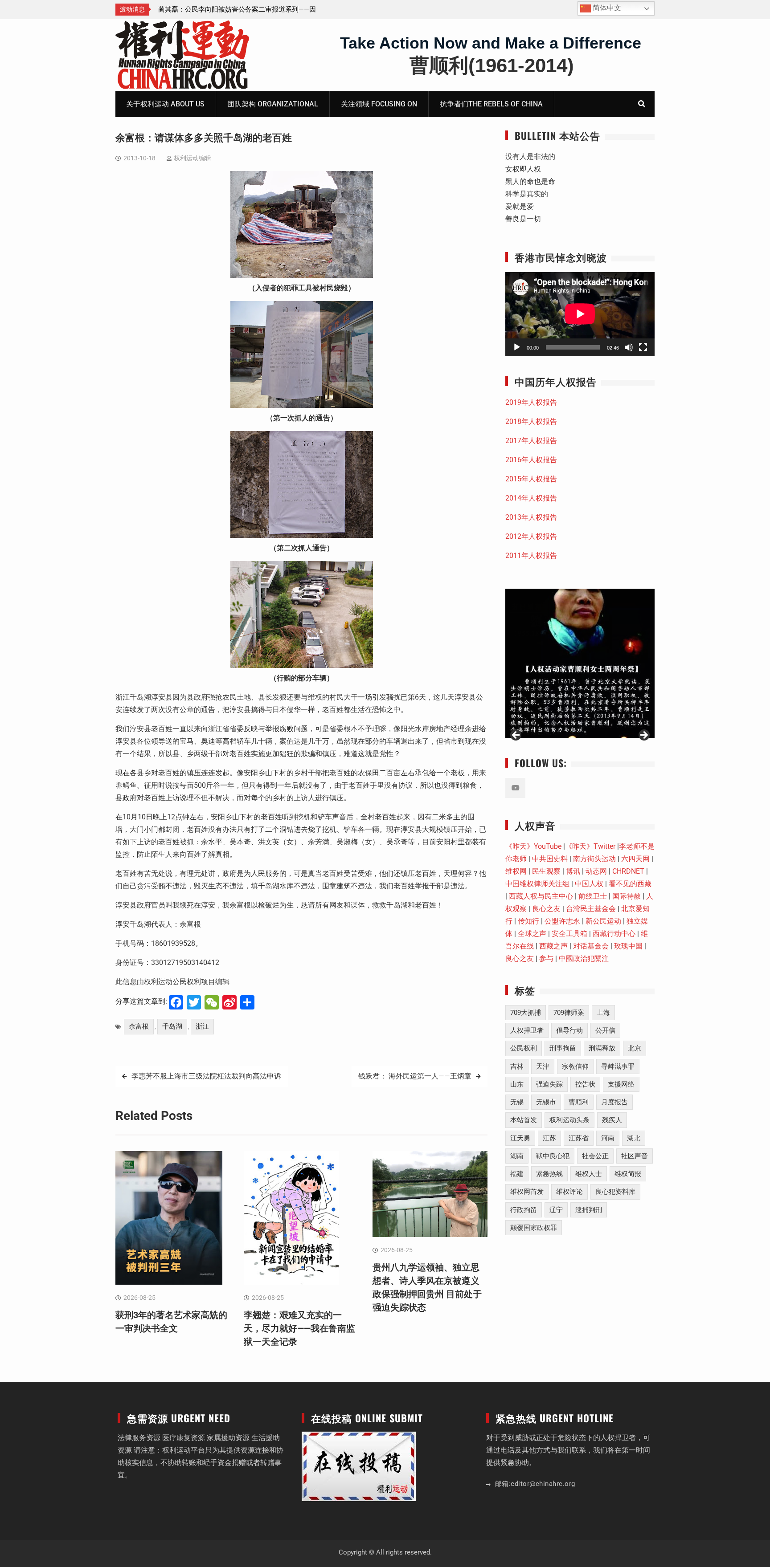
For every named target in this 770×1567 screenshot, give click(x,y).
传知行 (528, 921)
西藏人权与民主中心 (541, 896)
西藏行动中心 (614, 933)
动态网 (596, 871)
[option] (238, 9)
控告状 (585, 1084)
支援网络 (621, 1084)
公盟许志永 (562, 921)
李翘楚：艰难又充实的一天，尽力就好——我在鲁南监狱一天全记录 (299, 1328)
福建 (517, 1174)
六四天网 (635, 859)
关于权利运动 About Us (165, 104)
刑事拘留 (562, 1048)
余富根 (139, 1026)
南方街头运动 (594, 859)
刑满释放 (602, 1048)
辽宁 (556, 1210)
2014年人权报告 (531, 498)
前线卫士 (592, 896)
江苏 (549, 1138)
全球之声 (532, 933)
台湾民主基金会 (591, 908)
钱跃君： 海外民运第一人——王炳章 (414, 1076)
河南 (607, 1138)
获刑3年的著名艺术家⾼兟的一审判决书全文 (223, 9)
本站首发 (523, 1120)
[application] (580, 314)
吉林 (517, 1066)
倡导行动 (569, 1030)
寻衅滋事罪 (618, 1066)
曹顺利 (579, 1102)
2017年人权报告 (531, 440)
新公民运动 (603, 921)
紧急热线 (549, 1174)
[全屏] (643, 347)
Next (643, 735)
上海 (603, 1013)
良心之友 (546, 908)
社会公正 (595, 1156)
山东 (517, 1084)
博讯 (573, 871)
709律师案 (568, 1013)
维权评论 (569, 1192)
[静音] (628, 347)
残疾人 (612, 1120)
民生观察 (546, 871)
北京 (634, 1048)
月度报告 (614, 1102)
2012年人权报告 (531, 536)
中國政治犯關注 (584, 958)
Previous (516, 735)
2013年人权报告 (531, 517)
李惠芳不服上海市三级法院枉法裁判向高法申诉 (206, 1076)
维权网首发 (527, 1192)
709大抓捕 (525, 1013)
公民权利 (523, 1048)
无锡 (517, 1102)
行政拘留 (523, 1210)
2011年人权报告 (531, 555)
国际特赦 (626, 896)
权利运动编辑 (192, 158)
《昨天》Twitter (590, 846)
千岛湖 (172, 1026)
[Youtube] (515, 788)
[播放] (516, 347)
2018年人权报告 (531, 421)
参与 (546, 958)
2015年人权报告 (531, 479)
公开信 (605, 1030)
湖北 (633, 1138)
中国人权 (589, 883)
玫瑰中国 (628, 946)
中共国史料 (550, 859)
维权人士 (588, 1174)
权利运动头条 (569, 1120)
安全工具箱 (569, 933)
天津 (542, 1066)
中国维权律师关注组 (537, 883)
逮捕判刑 (588, 1210)
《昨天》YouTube (533, 846)
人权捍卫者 (527, 1030)
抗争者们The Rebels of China (491, 104)
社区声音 (634, 1156)
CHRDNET (628, 871)
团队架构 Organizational (272, 104)
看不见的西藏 (630, 883)
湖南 (517, 1156)
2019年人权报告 (531, 402)
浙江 (202, 1026)
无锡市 (546, 1102)
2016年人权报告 (531, 460)
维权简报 (627, 1174)
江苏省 (579, 1138)
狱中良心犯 (552, 1156)
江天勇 (520, 1138)
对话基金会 (591, 946)
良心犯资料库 (615, 1192)
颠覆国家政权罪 (533, 1228)
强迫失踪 (549, 1084)
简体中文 (606, 8)
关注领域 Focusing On (379, 104)
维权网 (516, 871)
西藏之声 (553, 946)
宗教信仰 (575, 1066)
